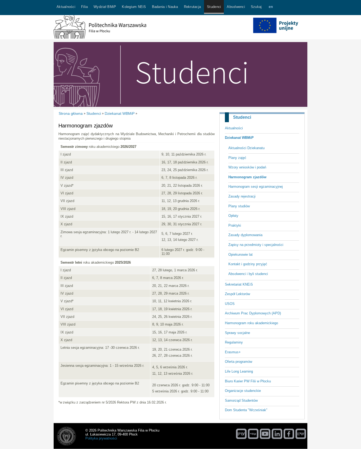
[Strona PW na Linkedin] (277, 433)
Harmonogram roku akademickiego (251, 323)
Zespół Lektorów (237, 294)
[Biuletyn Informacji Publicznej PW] (253, 433)
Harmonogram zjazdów (247, 177)
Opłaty (233, 216)
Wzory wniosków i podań (247, 167)
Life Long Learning (239, 371)
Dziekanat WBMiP (239, 138)
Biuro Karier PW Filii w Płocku (248, 381)
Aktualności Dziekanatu (246, 148)
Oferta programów (238, 362)
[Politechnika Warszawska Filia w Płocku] (100, 37)
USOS (230, 304)
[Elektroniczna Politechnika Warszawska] (300, 433)
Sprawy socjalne (237, 333)
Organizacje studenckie (243, 391)
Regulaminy (234, 342)
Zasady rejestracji (242, 196)
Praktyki (234, 225)
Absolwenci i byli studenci (248, 274)
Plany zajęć (237, 158)
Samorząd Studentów (241, 400)
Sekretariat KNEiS (239, 284)
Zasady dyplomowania (245, 235)
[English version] (271, 7)
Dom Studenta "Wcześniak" (246, 410)
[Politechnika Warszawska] (241, 433)
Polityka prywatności (101, 438)
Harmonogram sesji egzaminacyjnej (255, 187)
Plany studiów (239, 206)
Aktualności (234, 128)
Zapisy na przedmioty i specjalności (255, 245)
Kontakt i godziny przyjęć (247, 264)
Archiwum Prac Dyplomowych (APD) (253, 313)
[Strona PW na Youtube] (265, 433)
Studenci (242, 117)
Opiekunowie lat (240, 254)
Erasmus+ (233, 352)
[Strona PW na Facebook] (289, 433)
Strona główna (71, 113)
